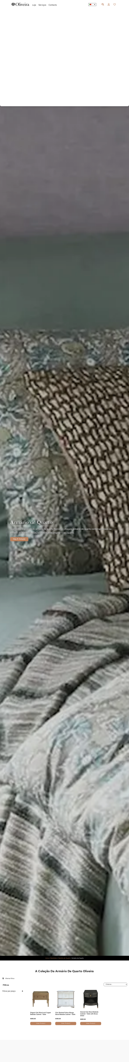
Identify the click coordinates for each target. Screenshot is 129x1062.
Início (47, 958)
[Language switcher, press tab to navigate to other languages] (92, 4)
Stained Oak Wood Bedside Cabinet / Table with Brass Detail (89, 1013)
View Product (40, 1023)
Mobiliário (53, 958)
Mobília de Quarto (64, 958)
